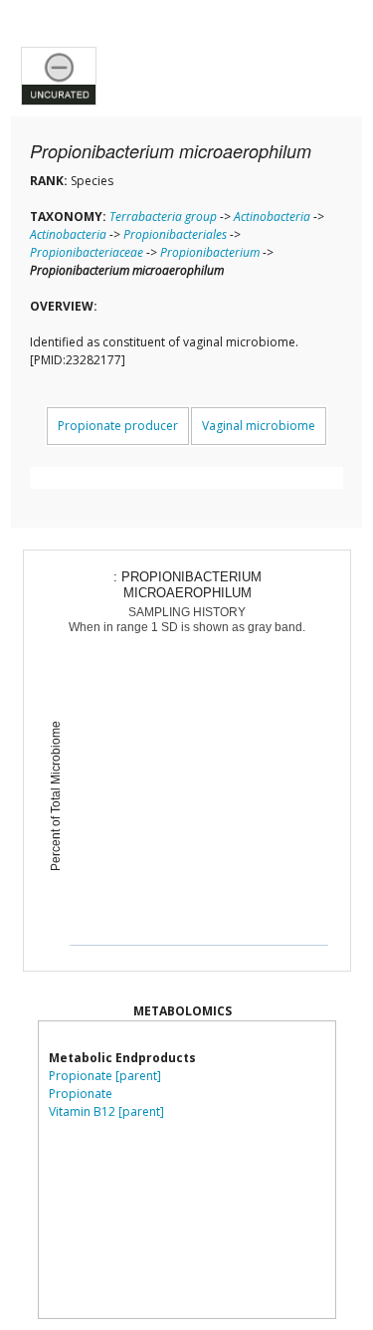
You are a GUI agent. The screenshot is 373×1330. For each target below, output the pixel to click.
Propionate (80, 1093)
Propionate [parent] (105, 1075)
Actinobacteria (272, 216)
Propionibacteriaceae (86, 252)
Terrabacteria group (163, 216)
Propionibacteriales (175, 234)
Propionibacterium (210, 252)
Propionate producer (118, 425)
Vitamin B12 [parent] (106, 1111)
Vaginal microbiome (258, 425)
